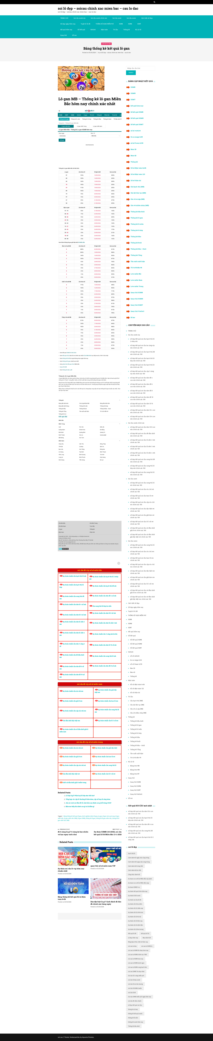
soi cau (60, 1037)
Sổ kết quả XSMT (137, 124)
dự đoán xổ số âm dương (135, 929)
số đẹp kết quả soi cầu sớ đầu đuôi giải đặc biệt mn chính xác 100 (142, 598)
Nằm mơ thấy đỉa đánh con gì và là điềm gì (80, 806)
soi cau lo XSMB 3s (146, 946)
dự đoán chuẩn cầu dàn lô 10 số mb (104, 645)
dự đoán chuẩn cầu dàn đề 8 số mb (104, 666)
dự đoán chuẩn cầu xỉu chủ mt (73, 748)
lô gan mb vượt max (109, 816)
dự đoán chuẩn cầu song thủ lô (105, 765)
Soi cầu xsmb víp (79, 18)
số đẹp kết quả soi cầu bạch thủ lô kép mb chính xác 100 (142, 359)
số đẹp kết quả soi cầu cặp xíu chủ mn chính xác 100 (142, 566)
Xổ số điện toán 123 (138, 174)
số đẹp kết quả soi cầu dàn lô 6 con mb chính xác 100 (142, 418)
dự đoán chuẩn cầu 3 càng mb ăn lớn (105, 634)
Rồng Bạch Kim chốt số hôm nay (138, 942)
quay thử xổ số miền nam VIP (103, 866)
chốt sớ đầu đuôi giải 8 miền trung (74, 782)
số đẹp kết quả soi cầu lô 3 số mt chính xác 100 (141, 523)
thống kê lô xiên (133, 1018)
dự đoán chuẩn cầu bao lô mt (105, 757)
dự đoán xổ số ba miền (135, 904)
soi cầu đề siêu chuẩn (134, 1001)
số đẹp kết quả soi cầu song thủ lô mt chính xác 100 (142, 484)
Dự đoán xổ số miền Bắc (135, 925)
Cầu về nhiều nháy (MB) (140, 205)
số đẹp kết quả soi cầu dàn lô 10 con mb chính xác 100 (141, 405)
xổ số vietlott (136, 131)
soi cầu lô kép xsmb (134, 980)
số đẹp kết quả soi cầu (135, 1005)
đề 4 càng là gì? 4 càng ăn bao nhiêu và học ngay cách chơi (73, 832)
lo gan (100, 816)
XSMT (139, 24)
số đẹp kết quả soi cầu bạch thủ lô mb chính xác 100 (142, 366)
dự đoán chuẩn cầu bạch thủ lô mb (74, 576)
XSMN (130, 24)
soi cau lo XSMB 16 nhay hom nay (138, 950)
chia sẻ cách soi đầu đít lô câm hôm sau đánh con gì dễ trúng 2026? (88, 803)
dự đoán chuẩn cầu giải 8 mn (72, 701)
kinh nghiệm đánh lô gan (90, 816)
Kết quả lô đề (132, 933)
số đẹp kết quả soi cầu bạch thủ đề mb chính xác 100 (142, 353)
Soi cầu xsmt (116, 18)
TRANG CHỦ (64, 18)
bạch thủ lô (131, 853)
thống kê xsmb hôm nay (135, 1022)
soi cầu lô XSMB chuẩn (135, 988)
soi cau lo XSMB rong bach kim (137, 967)
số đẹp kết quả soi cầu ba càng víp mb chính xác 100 (142, 347)
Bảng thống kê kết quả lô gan (72, 816)
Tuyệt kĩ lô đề (85, 24)
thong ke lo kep (133, 1009)
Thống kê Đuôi (136, 243)
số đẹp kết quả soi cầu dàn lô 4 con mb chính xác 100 (142, 411)
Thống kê (126, 30)
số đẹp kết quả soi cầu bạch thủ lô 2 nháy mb (142, 340)
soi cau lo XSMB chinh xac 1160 (137, 954)
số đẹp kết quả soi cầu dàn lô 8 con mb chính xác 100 (142, 428)
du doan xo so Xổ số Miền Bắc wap (138, 883)
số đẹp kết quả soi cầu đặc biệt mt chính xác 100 (142, 510)
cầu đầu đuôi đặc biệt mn (71, 721)
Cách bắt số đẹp (147, 18)
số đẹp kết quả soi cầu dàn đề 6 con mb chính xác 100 (141, 385)
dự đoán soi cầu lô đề (134, 900)
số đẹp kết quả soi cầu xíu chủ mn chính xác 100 (142, 553)
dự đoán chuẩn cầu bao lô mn (108, 701)
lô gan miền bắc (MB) (70, 818)
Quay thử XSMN (137, 299)
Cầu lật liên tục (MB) (138, 193)
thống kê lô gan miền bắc (104, 818)
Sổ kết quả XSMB (137, 112)
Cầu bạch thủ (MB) (137, 187)
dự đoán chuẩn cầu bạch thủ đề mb (104, 586)
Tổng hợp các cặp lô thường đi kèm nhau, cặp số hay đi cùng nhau (88, 799)
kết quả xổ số (145, 933)
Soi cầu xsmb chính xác (99, 18)
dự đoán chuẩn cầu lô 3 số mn (108, 721)
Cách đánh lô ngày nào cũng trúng (138, 858)
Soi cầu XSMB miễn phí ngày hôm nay (139, 997)
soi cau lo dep (132, 946)
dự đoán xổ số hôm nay (135, 921)
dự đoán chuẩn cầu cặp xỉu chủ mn (74, 711)
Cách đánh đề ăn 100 (134, 870)
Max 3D (133, 149)
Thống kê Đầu (136, 237)
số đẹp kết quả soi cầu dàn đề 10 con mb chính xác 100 (141, 398)
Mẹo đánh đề (147, 938)
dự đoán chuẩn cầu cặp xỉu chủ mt (74, 765)
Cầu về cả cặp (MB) (138, 199)
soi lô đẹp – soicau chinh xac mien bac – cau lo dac (98, 8)
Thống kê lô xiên (137, 224)
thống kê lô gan (90, 818)
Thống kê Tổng (136, 255)
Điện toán (104, 30)
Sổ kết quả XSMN (137, 118)
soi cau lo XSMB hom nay (135, 959)
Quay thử (63, 35)
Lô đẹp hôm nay (133, 938)
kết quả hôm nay (66, 30)
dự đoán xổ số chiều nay (135, 908)
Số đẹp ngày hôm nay (67, 24)
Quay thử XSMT (137, 305)
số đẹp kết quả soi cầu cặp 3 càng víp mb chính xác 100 (142, 372)
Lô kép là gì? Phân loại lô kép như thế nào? (80, 796)
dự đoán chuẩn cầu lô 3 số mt (105, 774)
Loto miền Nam (136, 280)
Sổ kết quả (81, 30)
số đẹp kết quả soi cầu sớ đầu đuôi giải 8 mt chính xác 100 (142, 529)
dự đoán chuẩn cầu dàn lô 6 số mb (74, 615)
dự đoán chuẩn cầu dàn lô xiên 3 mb (105, 623)
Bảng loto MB (134, 766)
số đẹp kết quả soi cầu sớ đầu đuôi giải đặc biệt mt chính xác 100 (142, 536)
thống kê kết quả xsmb (135, 1013)
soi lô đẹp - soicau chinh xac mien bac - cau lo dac (115, 52)
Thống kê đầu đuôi (138, 212)
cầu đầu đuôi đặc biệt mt (71, 774)
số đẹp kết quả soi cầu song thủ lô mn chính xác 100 (142, 546)
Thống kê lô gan (137, 218)
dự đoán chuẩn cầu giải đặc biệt (106, 748)
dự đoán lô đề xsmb (134, 895)
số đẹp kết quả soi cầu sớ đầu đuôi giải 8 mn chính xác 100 (142, 591)
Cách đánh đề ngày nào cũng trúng (139, 862)
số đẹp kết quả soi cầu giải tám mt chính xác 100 (142, 516)
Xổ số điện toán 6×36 (137, 684)
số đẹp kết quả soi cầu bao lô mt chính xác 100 (141, 497)
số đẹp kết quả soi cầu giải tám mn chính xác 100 (142, 578)
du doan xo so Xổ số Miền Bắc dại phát (140, 879)
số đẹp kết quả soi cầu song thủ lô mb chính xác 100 (142, 473)
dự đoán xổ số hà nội (134, 916)
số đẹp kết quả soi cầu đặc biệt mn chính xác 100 (142, 572)
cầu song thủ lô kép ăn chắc (102, 606)
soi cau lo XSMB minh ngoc (136, 963)
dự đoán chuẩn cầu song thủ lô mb (104, 656)
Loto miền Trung (137, 286)
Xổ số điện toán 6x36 (138, 168)
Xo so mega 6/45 (137, 137)
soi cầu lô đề (132, 992)
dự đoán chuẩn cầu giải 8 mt (72, 757)
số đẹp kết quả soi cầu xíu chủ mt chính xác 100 (142, 490)
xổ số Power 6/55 (137, 143)
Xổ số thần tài (136, 180)
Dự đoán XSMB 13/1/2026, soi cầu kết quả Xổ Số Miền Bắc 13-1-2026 (107, 832)
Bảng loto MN (135, 770)
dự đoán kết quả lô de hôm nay (137, 891)
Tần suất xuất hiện (138, 261)
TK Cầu (115, 30)
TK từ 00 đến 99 (136, 268)
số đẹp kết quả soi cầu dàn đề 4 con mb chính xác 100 (141, 379)
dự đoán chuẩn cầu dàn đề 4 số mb (104, 596)
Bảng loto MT (134, 774)
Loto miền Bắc (136, 274)
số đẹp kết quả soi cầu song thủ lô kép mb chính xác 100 (142, 467)
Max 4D (133, 156)
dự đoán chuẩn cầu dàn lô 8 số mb (104, 613)
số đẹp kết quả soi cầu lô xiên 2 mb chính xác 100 (142, 441)
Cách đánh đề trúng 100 (135, 866)
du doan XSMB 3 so (134, 887)
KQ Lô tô (138, 30)
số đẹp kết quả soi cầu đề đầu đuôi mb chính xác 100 (142, 435)
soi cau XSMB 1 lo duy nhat (136, 971)
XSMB (121, 24)
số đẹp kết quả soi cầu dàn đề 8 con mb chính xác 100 (141, 392)
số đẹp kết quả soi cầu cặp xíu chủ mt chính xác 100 (142, 503)
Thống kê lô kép (137, 230)
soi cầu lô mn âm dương (135, 984)
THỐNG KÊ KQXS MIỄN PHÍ (105, 24)
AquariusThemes (88, 1037)
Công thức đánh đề (134, 874)
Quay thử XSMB (137, 293)
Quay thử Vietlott (137, 311)
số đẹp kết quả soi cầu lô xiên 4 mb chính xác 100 (142, 454)
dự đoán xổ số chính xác (135, 912)
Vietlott (93, 30)
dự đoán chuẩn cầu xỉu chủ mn (73, 691)
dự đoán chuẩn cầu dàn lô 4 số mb (74, 604)
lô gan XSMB (81, 818)
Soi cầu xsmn (131, 18)
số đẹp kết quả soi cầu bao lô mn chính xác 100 (142, 559)
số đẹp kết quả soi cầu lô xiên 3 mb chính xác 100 (142, 448)
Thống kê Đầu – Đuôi (138, 249)
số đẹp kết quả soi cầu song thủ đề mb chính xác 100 (142, 460)
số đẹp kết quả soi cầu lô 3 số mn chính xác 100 (142, 585)
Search (131, 72)
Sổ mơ (74, 35)
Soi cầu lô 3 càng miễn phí (136, 975)
